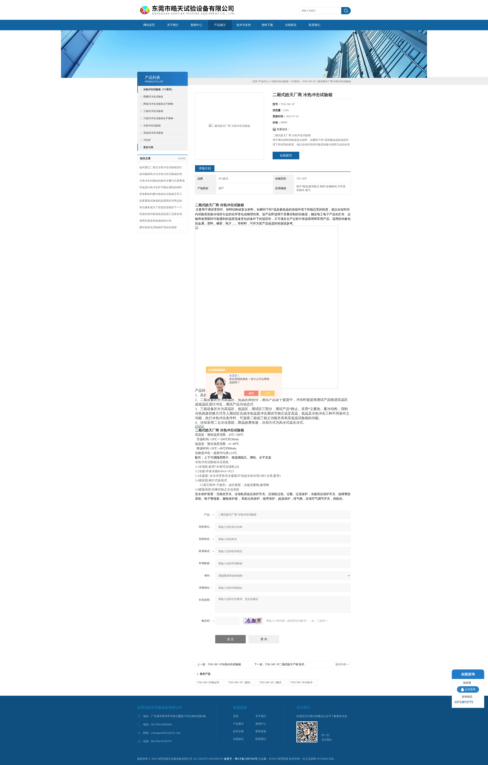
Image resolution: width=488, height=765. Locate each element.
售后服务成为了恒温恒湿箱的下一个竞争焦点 (162, 207)
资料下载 (267, 24)
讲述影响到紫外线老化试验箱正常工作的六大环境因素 (162, 194)
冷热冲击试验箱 (152, 125)
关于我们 (172, 24)
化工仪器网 (309, 758)
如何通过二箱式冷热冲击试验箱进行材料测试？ (162, 167)
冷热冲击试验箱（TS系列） (158, 89)
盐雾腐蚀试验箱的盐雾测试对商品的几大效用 (162, 200)
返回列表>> (342, 664)
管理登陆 (283, 758)
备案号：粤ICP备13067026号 (241, 758)
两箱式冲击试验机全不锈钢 (158, 103)
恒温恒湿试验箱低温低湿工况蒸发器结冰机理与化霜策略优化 (162, 214)
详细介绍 (205, 168)
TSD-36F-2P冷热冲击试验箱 (224, 664)
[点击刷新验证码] (252, 621)
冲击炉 (147, 140)
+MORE (181, 158)
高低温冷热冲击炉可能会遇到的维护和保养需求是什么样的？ (162, 187)
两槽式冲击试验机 (153, 96)
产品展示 (220, 24)
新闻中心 (196, 24)
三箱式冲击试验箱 (153, 111)
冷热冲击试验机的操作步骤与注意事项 (162, 180)
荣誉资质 (260, 731)
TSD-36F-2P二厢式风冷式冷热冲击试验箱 (241, 682)
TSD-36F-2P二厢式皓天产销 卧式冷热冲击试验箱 (294, 664)
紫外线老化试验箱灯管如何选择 (158, 227)
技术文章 (238, 731)
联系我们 (314, 24)
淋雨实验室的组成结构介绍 (155, 220)
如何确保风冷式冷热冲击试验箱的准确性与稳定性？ (162, 174)
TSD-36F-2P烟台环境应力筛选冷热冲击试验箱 (210, 682)
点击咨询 (470, 689)
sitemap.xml (326, 758)
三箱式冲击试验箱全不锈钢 (158, 118)
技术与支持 (244, 24)
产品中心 (264, 81)
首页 (254, 81)
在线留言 (291, 24)
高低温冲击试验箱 (153, 132)
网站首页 (149, 24)
